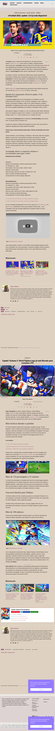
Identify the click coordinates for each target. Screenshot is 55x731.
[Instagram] (13, 301)
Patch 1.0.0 (32, 311)
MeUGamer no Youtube (16, 241)
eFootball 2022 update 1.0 (21, 311)
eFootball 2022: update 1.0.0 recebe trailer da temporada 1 (41, 272)
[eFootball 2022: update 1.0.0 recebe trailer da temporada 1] (42, 265)
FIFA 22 (16, 115)
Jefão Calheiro (28, 53)
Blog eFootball (7, 307)
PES (46, 65)
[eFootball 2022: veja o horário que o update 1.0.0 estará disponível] (12, 265)
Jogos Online (31, 12)
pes (36, 311)
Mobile (38, 12)
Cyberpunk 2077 (37, 83)
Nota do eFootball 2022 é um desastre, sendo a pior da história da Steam (22, 201)
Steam (38, 81)
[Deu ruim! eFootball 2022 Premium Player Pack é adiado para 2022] (27, 265)
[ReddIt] (33, 57)
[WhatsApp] (27, 57)
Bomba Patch (7, 311)
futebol (28, 311)
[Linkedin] (30, 57)
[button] (52, 3)
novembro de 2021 (14, 63)
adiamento (12, 88)
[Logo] (5, 4)
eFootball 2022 (13, 311)
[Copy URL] (36, 57)
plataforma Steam (19, 90)
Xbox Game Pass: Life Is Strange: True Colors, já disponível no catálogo (22, 198)
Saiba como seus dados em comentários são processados (29, 347)
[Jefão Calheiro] (5, 293)
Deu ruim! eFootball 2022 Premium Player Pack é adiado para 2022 (27, 273)
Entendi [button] (41, 726)
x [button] (52, 717)
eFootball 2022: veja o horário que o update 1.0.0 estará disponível (12, 272)
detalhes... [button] (32, 722)
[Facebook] (18, 57)
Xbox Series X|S (41, 204)
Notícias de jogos (19, 12)
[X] (21, 57)
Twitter (7, 309)
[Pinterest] (24, 57)
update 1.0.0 (40, 311)
